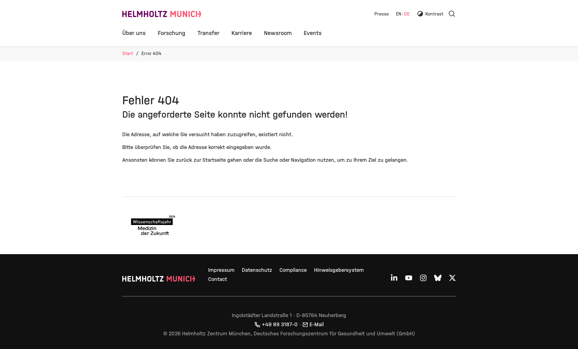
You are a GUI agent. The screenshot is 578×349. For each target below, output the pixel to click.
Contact (217, 279)
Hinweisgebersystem (339, 270)
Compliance (293, 270)
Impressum (221, 270)
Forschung (171, 32)
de (407, 14)
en (398, 14)
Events (313, 32)
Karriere (242, 32)
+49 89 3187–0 (280, 324)
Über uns (134, 32)
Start (127, 53)
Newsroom (278, 32)
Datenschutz (257, 270)
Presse (381, 14)
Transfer (208, 32)
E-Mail (316, 324)
